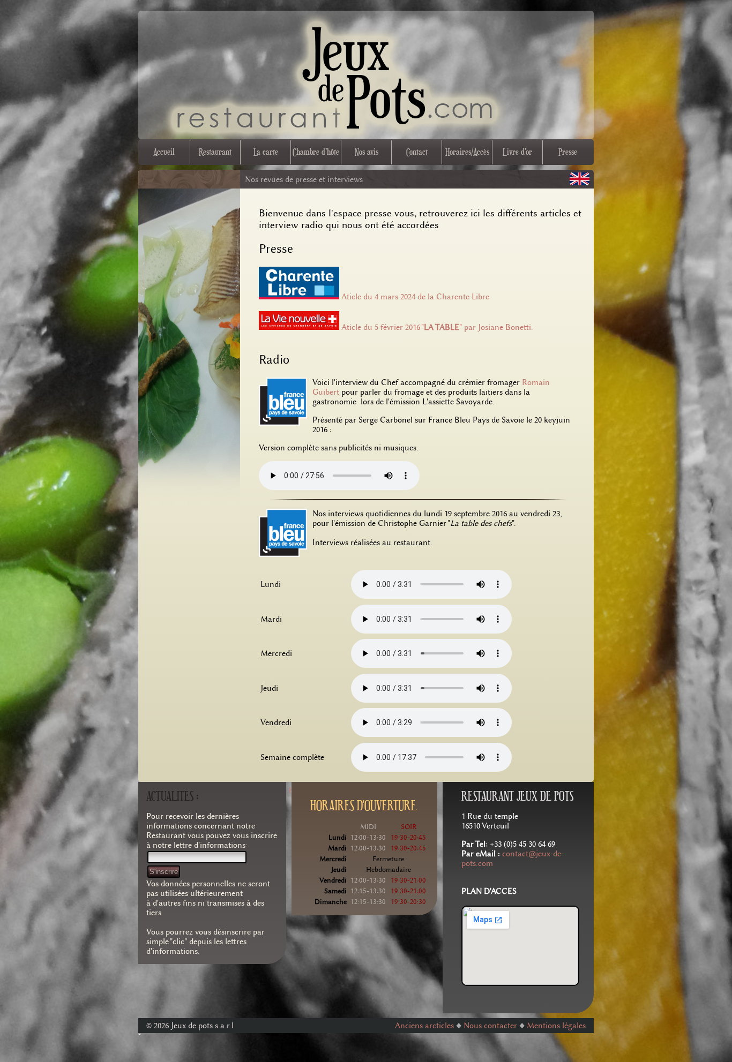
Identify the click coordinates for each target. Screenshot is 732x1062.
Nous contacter (491, 1025)
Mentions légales (556, 1025)
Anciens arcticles (424, 1025)
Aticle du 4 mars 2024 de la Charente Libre (415, 297)
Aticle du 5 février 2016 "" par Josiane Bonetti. (437, 327)
